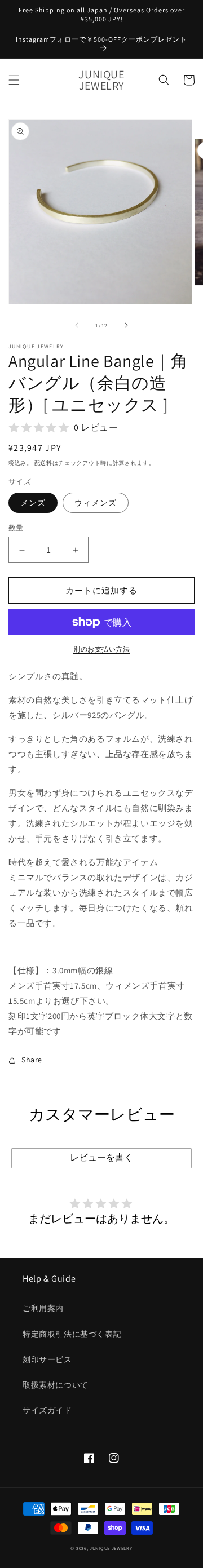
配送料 (43, 463)
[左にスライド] (76, 325)
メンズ (33, 503)
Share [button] (31, 1060)
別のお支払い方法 (101, 649)
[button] (14, 80)
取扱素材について (56, 1385)
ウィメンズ (95, 503)
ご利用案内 (43, 1308)
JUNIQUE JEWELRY (111, 1548)
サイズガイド (47, 1410)
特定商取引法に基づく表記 (72, 1334)
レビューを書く (101, 1157)
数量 (16, 528)
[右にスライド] (126, 325)
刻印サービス (47, 1359)
